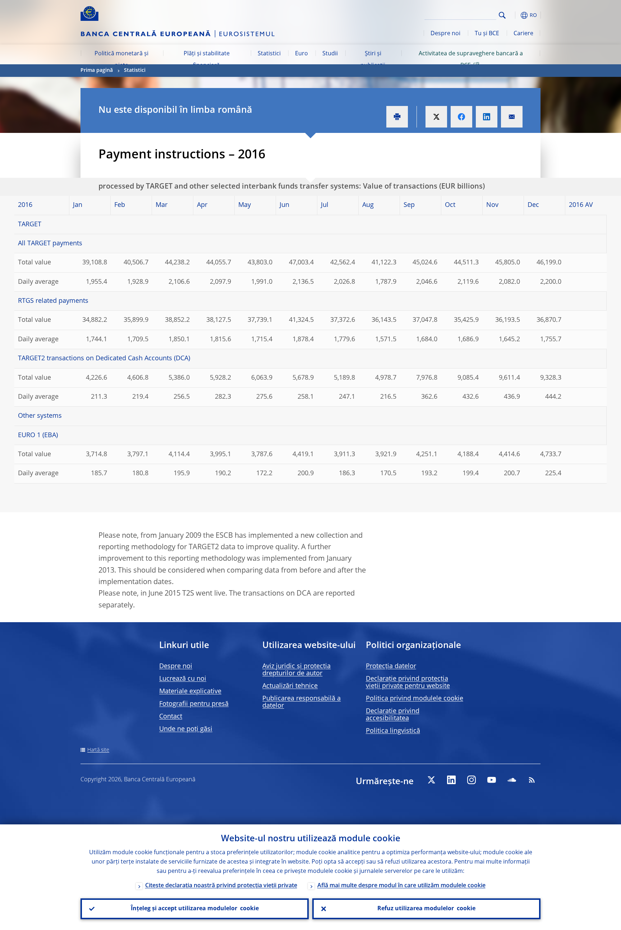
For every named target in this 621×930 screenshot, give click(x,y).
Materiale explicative (190, 691)
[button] (515, 15)
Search (502, 15)
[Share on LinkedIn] (486, 117)
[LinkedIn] (451, 779)
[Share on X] (436, 117)
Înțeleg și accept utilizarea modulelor (195, 909)
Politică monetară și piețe (121, 59)
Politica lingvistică (393, 731)
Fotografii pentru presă (194, 704)
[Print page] (397, 117)
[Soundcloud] (511, 779)
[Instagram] (471, 779)
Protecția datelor (391, 666)
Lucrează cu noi (182, 679)
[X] (431, 779)
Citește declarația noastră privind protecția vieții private (221, 886)
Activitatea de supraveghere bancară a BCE (471, 59)
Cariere (523, 34)
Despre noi (445, 34)
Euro (301, 54)
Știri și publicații (372, 59)
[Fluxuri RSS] (531, 779)
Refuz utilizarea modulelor (426, 909)
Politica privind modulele (414, 698)
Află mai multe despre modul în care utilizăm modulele (401, 886)
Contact (170, 716)
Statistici (269, 54)
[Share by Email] (512, 117)
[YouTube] (491, 779)
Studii (330, 54)
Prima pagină (96, 70)
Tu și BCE (487, 34)
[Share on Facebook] (461, 117)
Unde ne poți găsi (185, 729)
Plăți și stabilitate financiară (207, 59)
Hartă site (98, 750)
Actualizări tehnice (290, 686)
